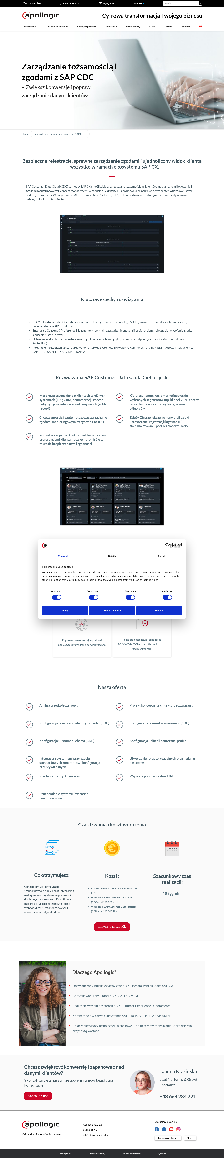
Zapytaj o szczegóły (112, 926)
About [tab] (161, 556)
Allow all (159, 610)
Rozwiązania (29, 26)
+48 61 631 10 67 (71, 3)
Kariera (168, 26)
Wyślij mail (108, 3)
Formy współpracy (86, 26)
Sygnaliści (162, 1153)
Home (25, 133)
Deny (65, 610)
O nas (152, 26)
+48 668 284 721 (178, 1096)
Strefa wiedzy (133, 26)
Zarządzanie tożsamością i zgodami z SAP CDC (60, 133)
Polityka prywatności (132, 1153)
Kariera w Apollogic (167, 1138)
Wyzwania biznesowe (57, 26)
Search (200, 3)
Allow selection (112, 610)
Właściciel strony (97, 1153)
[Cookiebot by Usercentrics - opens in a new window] (167, 545)
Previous (58, 244)
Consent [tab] (63, 556)
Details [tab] (112, 556)
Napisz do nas (38, 1096)
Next (165, 244)
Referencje (111, 26)
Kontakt (137, 3)
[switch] (93, 597)
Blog (189, 1138)
